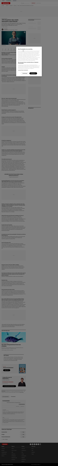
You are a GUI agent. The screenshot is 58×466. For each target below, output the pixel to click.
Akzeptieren (33, 73)
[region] (29, 61)
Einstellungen (25, 73)
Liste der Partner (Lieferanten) (23, 70)
